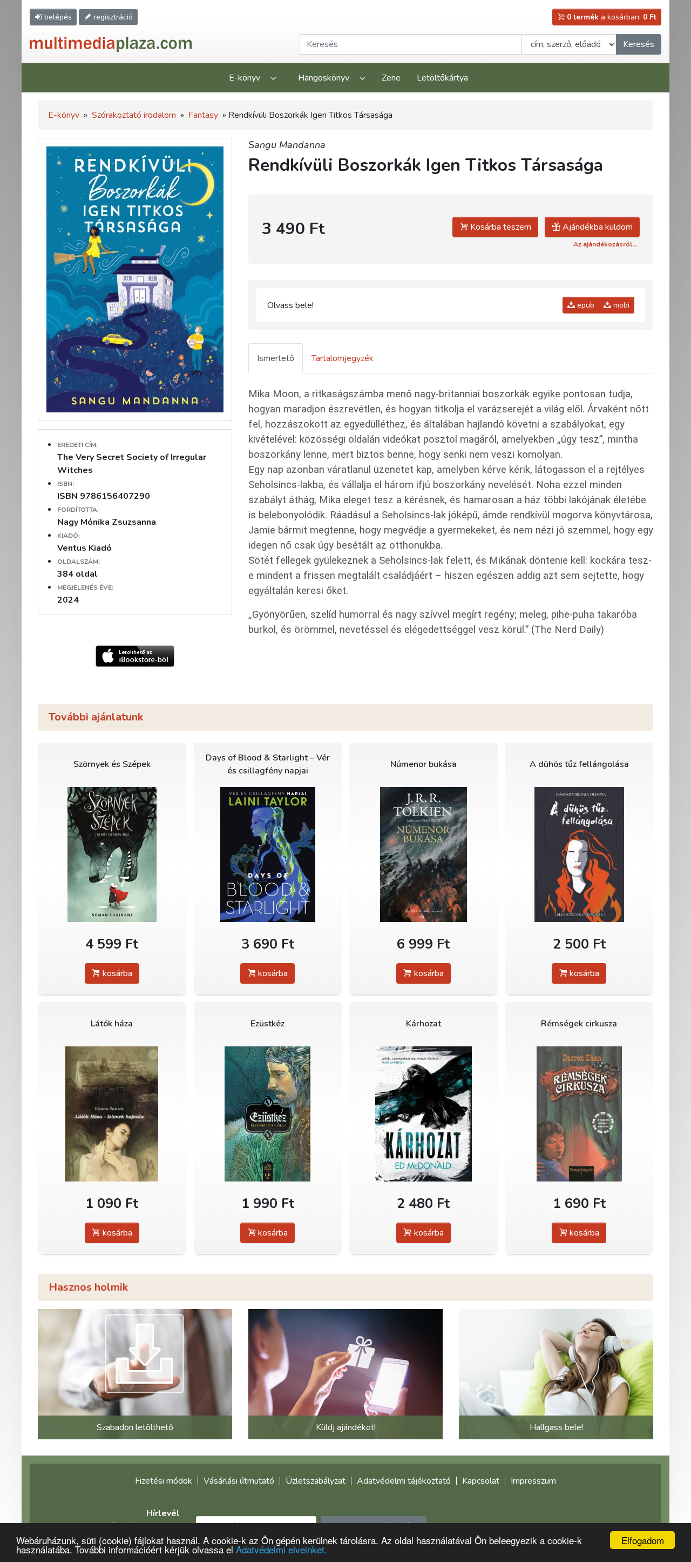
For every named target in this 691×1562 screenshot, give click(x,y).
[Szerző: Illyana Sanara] (112, 1113)
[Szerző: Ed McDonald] (423, 1113)
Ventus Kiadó (84, 548)
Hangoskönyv (323, 78)
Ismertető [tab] (275, 358)
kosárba (116, 973)
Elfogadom (642, 1540)
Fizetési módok (163, 1481)
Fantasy (203, 115)
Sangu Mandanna (287, 144)
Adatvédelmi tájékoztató (404, 1481)
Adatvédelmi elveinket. (281, 1549)
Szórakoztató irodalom (134, 115)
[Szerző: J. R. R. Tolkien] (423, 854)
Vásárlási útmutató (239, 1481)
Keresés (638, 44)
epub (584, 305)
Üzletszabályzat (316, 1481)
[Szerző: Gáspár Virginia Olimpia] (579, 854)
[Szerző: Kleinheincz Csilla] (268, 1113)
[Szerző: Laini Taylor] (268, 854)
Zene (391, 78)
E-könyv (244, 78)
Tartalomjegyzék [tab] (342, 358)
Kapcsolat (480, 1481)
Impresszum (533, 1481)
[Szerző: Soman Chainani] (112, 854)
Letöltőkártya (442, 78)
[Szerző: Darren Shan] (579, 1113)
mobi (620, 305)
